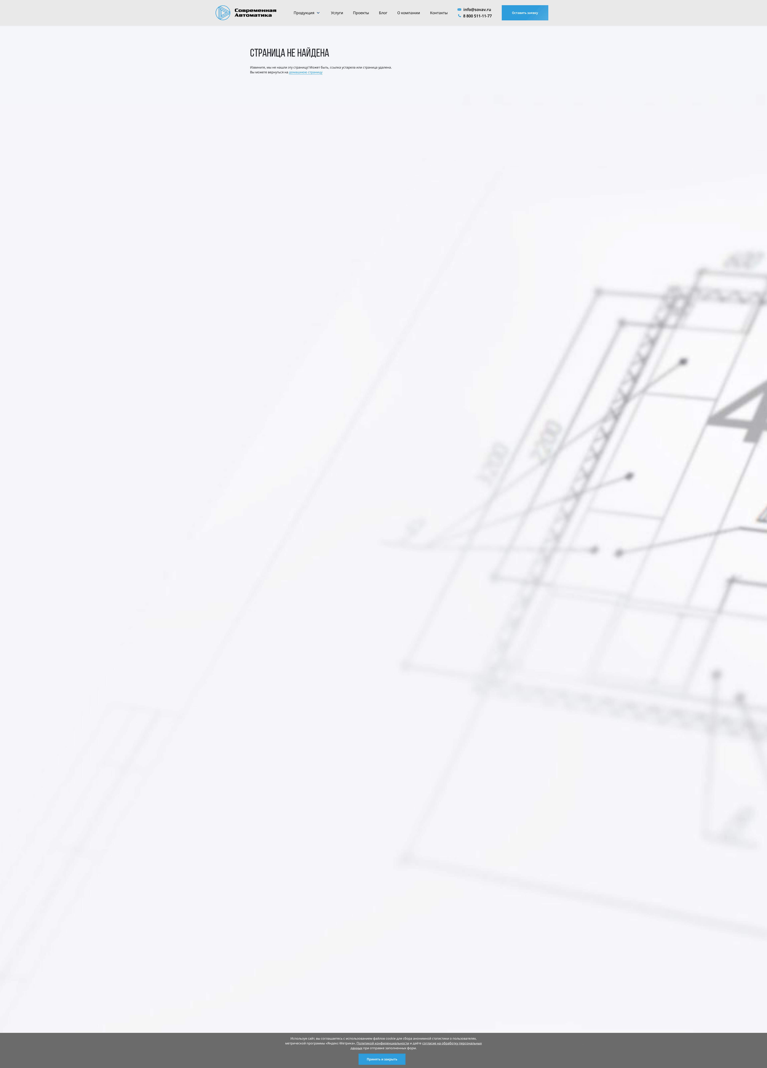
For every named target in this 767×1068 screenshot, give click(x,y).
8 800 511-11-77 (477, 16)
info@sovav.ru (477, 9)
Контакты (439, 12)
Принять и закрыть (382, 1059)
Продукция (304, 12)
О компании (408, 12)
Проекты (361, 12)
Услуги (337, 12)
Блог (383, 12)
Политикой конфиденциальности (383, 1043)
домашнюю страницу (305, 72)
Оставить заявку (525, 13)
